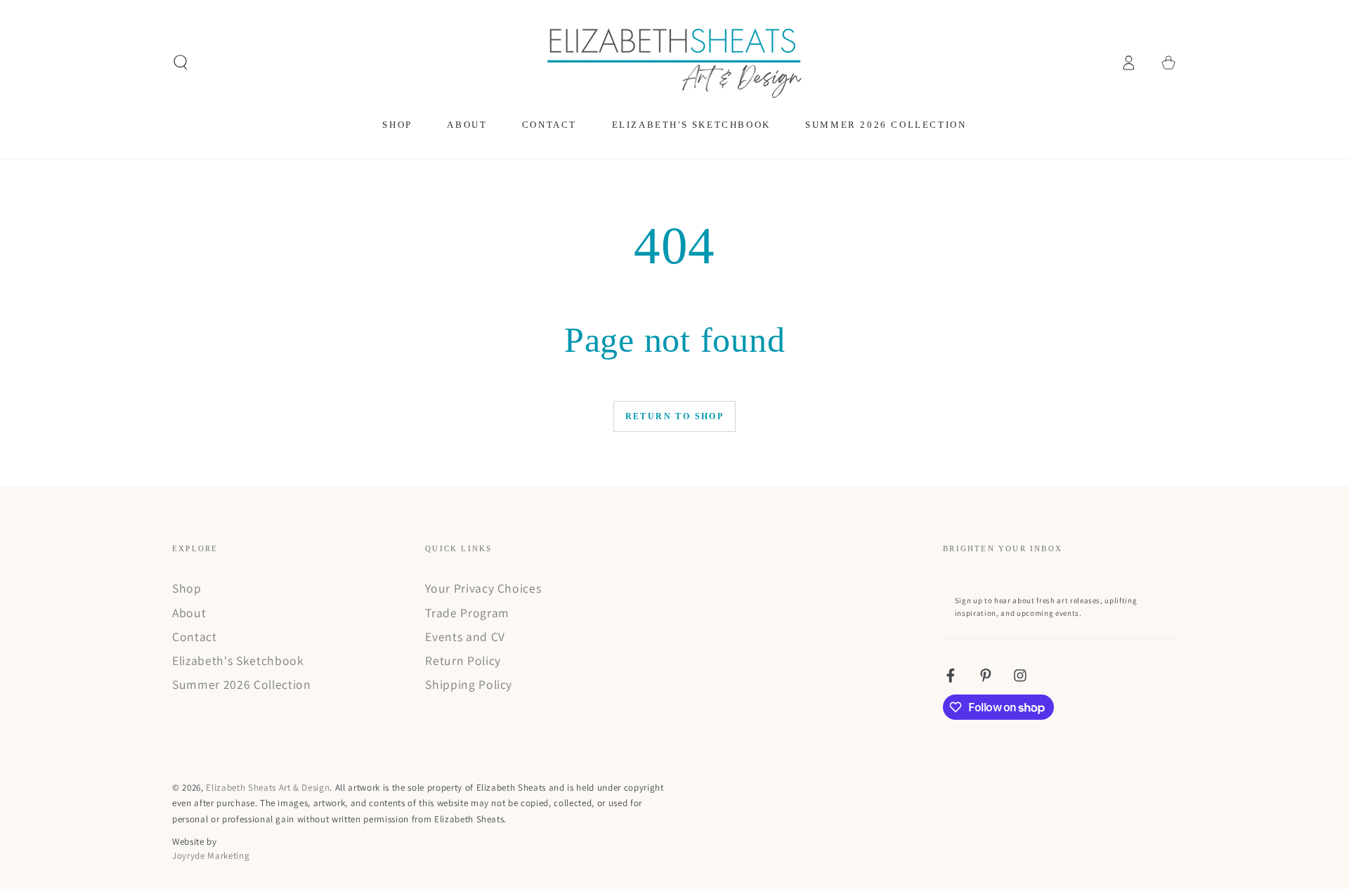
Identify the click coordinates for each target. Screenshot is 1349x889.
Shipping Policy (468, 684)
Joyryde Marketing (210, 856)
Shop (187, 588)
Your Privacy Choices (483, 588)
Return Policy (463, 660)
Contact (194, 636)
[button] (181, 62)
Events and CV (465, 636)
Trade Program (467, 613)
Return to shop (674, 416)
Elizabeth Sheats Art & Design (268, 787)
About (189, 613)
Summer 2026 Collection (241, 684)
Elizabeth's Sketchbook (238, 660)
